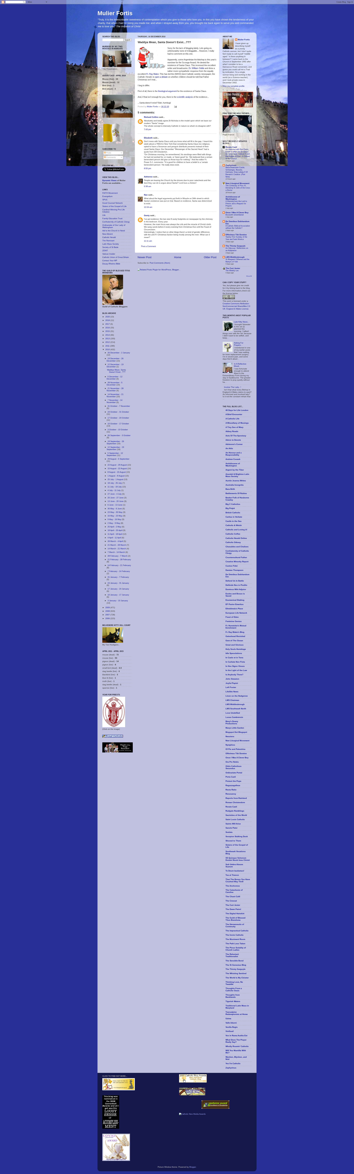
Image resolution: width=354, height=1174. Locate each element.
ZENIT (105, 251)
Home (177, 257)
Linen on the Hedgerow (237, 696)
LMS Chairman (232, 700)
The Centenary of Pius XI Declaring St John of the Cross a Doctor (238, 188)
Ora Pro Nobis (232, 762)
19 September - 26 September (115, 442)
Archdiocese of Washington (233, 198)
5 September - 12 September (115, 454)
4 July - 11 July (114, 490)
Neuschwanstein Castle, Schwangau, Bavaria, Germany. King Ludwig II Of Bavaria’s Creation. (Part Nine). (237, 172)
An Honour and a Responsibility (234, 454)
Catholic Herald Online (236, 538)
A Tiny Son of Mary (234, 427)
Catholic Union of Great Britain (115, 257)
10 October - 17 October (118, 424)
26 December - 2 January (119, 353)
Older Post (210, 257)
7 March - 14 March (116, 552)
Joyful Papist (232, 683)
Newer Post (144, 257)
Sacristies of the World (236, 815)
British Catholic (233, 513)
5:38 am (147, 186)
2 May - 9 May (114, 523)
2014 (107, 335)
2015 (107, 331)
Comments (111, 157)
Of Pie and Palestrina (235, 749)
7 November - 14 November (114, 401)
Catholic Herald (109, 237)
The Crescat (231, 901)
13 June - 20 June (116, 501)
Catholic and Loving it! (236, 530)
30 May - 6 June (115, 509)
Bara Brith (230, 489)
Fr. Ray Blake (152, 74)
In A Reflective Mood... (240, 365)
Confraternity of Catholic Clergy (116, 222)
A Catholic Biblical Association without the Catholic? (238, 227)
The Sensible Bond (235, 961)
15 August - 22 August (117, 468)
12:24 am (148, 207)
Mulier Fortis (114, 13)
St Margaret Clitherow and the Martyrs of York (237, 260)
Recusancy (231, 794)
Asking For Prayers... (238, 344)
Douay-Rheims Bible (111, 264)
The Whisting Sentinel (236, 973)
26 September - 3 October (119, 435)
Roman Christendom (235, 802)
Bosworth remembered (235, 215)
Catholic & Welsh (234, 525)
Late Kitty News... (241, 322)
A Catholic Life (232, 419)
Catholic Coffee (233, 534)
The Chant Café (233, 897)
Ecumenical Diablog (235, 600)
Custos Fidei (232, 566)
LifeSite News (232, 692)
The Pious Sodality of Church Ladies (236, 949)
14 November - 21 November (115, 395)
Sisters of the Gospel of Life (114, 206)
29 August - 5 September (118, 459)
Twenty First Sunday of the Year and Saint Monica (236, 238)
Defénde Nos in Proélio (236, 585)
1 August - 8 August (116, 476)
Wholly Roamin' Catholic (237, 1046)
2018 (107, 320)
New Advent (107, 234)
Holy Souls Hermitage (236, 649)
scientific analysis (185, 97)
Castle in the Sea (233, 521)
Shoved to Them (233, 841)
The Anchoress (233, 886)
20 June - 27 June (116, 498)
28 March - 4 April (116, 541)
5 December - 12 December (114, 378)
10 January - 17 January (118, 595)
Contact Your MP (109, 261)
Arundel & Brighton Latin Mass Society (237, 475)
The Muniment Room (235, 939)
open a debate (161, 77)
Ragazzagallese (233, 785)
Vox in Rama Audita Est (236, 1036)
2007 (107, 615)
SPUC (105, 200)
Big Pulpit (230, 508)
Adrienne (148, 177)
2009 (107, 608)
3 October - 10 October (118, 430)
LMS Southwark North (236, 709)
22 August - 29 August (117, 465)
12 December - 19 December (115, 365)
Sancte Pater (231, 828)
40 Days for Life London (237, 410)
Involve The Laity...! (232, 387)
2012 (107, 342)
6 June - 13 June (115, 505)
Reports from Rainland (236, 798)
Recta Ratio (231, 790)
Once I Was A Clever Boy (237, 213)
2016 (107, 328)
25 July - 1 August (116, 479)
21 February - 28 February (119, 560)
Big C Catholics (233, 504)
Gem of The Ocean (234, 641)
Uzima (228, 1019)
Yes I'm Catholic (233, 1063)
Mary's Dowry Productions (232, 722)
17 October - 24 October (118, 418)
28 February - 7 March (118, 556)
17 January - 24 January (118, 589)
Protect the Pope (233, 781)
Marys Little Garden (235, 728)
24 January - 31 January (118, 583)
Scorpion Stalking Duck (237, 836)
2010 (107, 349)
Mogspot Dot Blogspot (236, 732)
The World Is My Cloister (237, 978)
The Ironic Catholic (235, 935)
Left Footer (231, 687)
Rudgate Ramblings (235, 811)
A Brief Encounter (234, 414)
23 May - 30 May (115, 512)
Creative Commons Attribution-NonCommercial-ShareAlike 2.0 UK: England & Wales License (236, 306)
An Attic (229, 448)
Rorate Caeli (231, 147)
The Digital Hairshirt (235, 914)
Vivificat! (230, 1031)
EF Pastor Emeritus (235, 604)
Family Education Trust (112, 218)
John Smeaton (232, 679)
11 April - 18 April (115, 534)
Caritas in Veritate (234, 517)
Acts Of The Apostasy (236, 436)
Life (104, 215)
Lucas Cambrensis (234, 717)
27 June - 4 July (115, 494)
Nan (146, 195)
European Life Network (236, 613)
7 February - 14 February (119, 571)
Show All (249, 276)
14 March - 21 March (117, 549)
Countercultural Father (236, 557)
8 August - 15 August (117, 472)
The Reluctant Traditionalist (232, 955)
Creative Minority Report (237, 562)
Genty (147, 215)
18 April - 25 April (115, 530)
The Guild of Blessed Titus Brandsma (235, 919)
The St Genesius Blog (236, 965)
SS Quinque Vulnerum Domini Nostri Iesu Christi (238, 859)
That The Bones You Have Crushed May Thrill (238, 880)
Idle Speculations (234, 653)
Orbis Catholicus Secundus (233, 767)
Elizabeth (148, 138)
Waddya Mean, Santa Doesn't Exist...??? (116, 371)
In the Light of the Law (236, 670)
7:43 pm (147, 129)
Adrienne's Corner (234, 444)
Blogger (192, 1167)
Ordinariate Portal (234, 773)
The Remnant (108, 241)
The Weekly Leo (232, 270)
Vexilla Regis (232, 1027)
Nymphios (230, 745)
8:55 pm (147, 168)
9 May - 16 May (115, 519)
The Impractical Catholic (237, 931)
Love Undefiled (233, 713)
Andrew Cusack (233, 459)
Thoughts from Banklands (233, 996)
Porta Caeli (231, 777)
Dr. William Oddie (196, 68)
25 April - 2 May (115, 527)
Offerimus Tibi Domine (236, 235)
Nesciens (230, 736)
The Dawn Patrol (233, 909)
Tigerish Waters (233, 1001)
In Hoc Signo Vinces (235, 666)
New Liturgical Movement (237, 183)
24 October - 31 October (118, 412)
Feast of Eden (232, 617)
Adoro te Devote (233, 440)
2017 (107, 324)
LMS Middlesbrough (235, 257)
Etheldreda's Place (234, 609)
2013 (107, 339)
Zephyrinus (231, 165)
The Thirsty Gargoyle (235, 246)
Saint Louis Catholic (235, 819)
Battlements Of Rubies (236, 493)
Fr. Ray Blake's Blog (235, 632)
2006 (107, 618)
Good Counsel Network (112, 203)
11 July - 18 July (115, 487)
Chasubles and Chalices (237, 547)
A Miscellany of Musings (237, 423)
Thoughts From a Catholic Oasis (234, 989)
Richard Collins (151, 117)
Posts (108, 153)
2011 (107, 346)
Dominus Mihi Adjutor (236, 589)
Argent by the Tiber (235, 470)
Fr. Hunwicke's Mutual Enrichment (236, 627)
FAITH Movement (110, 193)
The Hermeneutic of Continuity (235, 925)
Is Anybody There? (234, 675)
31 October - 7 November (119, 406)
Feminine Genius (234, 621)
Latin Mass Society (110, 244)
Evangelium (107, 196)
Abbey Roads (232, 431)
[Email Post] (175, 107)
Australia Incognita (235, 485)
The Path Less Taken (235, 944)
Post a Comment (148, 246)
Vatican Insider (108, 254)
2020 (107, 317)
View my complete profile (233, 86)
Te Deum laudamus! (235, 871)
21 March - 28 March (117, 545)
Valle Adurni (231, 1023)
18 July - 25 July (115, 483)
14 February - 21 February (119, 565)
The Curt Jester (233, 268)
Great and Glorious (235, 645)
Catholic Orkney (233, 542)
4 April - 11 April (115, 538)
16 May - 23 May (115, 516)
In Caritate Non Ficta (235, 662)
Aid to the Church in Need (113, 231)
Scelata (229, 832)
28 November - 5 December (114, 384)
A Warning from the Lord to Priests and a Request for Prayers (236, 203)
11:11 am (148, 241)
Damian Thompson (234, 570)
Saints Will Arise (233, 824)
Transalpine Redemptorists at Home (237, 1013)
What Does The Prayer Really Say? (236, 1041)
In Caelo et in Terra (234, 658)
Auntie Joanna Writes (236, 481)
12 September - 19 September (115, 448)
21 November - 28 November (115, 389)
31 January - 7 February (118, 577)
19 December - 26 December (115, 359)
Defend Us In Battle (235, 581)
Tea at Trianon (232, 875)
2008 (107, 611)
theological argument (167, 91)
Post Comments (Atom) (160, 263)
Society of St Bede (110, 247)
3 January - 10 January (118, 601)
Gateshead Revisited (235, 636)
